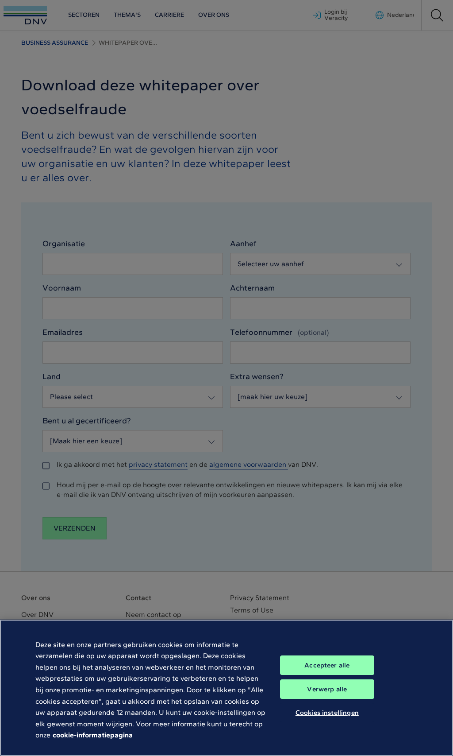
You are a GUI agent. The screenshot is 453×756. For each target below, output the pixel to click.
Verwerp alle (327, 689)
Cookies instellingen (327, 713)
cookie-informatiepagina (93, 735)
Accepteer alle (326, 665)
